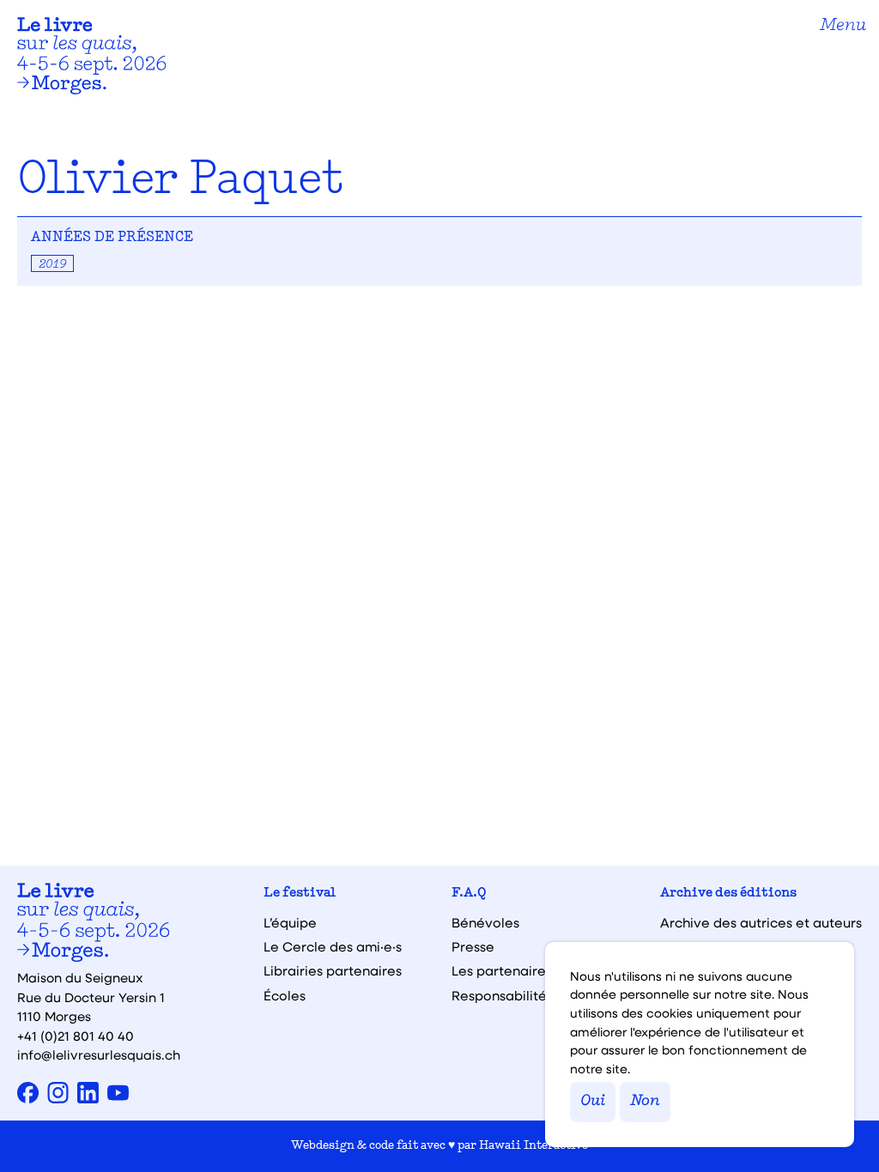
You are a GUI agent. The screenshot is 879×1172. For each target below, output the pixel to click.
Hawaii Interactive (533, 1145)
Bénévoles (485, 922)
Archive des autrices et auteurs (761, 922)
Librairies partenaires (333, 970)
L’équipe (290, 922)
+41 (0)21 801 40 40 (75, 1035)
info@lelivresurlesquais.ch (98, 1054)
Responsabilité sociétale (531, 995)
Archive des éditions (728, 893)
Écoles (285, 995)
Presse (473, 946)
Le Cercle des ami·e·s (333, 946)
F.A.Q (469, 893)
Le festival (300, 893)
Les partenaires (502, 970)
